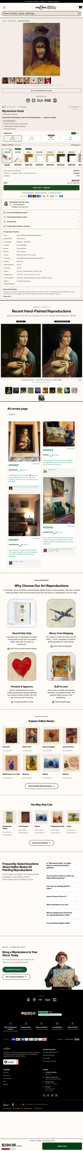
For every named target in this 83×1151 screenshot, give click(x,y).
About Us (5, 1072)
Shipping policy (28, 1108)
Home (4, 21)
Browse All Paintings (40, 843)
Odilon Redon (12, 21)
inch (73, 133)
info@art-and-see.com (20, 207)
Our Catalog (46, 1058)
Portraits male (37, 271)
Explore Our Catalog (13, 970)
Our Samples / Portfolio (49, 1061)
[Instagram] (52, 1095)
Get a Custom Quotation (15, 977)
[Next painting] (77, 356)
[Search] (79, 13)
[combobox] (41, 13)
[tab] (8, 390)
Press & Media (7, 1078)
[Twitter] (48, 1095)
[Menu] (4, 7)
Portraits (19, 271)
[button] (79, 7)
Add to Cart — (41, 188)
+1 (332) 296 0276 (18, 204)
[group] (41, 352)
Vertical (19, 268)
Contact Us (6, 1075)
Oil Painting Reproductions (50, 1052)
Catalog (5, 1084)
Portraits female (27, 271)
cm (78, 133)
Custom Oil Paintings (49, 1055)
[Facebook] (44, 1095)
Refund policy (7, 1108)
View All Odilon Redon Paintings (40, 786)
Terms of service (17, 1108)
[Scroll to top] (80, 1148)
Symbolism (20, 261)
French (19, 264)
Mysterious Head (23, 21)
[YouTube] (56, 1095)
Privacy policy (38, 1108)
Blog (4, 1081)
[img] (13, 465)
